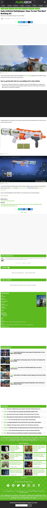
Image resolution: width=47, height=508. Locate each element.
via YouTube (6, 72)
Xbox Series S (31, 8)
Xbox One (37, 8)
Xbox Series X (24, 8)
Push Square (15, 495)
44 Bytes (30, 491)
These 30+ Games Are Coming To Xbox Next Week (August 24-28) (21, 411)
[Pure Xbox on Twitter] (18, 485)
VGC (19, 497)
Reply (30, 263)
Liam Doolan (7, 18)
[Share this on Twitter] (26, 22)
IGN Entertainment (20, 491)
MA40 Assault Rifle (22, 188)
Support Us (23, 437)
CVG (31, 497)
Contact (28, 437)
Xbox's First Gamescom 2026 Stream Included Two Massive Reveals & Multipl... (23, 433)
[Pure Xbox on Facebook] (39, 485)
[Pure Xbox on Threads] (34, 485)
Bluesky (25, 263)
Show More (23, 477)
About (7, 437)
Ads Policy (13, 440)
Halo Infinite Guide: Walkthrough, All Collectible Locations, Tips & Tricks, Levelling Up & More (17, 324)
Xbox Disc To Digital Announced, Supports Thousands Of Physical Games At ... (22, 409)
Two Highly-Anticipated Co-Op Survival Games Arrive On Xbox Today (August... (23, 422)
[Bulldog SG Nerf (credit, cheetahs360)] (23, 58)
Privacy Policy (35, 437)
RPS (35, 497)
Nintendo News (39, 495)
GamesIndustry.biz (25, 497)
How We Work (16, 437)
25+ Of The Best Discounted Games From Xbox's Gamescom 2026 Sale (22, 430)
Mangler (12, 188)
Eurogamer (14, 497)
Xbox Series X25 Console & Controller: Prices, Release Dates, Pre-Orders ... (22, 414)
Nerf (19, 8)
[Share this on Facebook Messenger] (31, 22)
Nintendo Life (8, 495)
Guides (2, 8)
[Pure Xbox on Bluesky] (23, 485)
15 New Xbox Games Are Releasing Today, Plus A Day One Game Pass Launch (23, 427)
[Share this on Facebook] (24, 22)
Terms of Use (42, 437)
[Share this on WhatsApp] (19, 22)
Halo (16, 8)
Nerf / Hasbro (6, 153)
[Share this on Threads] (29, 22)
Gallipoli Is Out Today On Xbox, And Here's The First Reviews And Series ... (22, 425)
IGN (44, 495)
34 (8, 378)
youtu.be (6, 195)
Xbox (6, 8)
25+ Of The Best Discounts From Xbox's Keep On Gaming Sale (20, 419)
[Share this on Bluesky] (21, 22)
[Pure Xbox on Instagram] (28, 485)
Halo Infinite (11, 8)
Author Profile (18, 263)
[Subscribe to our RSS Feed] (8, 485)
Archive (18, 440)
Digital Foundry (31, 495)
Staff (11, 437)
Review (9, 205)
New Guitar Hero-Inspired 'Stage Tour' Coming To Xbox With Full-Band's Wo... (22, 417)
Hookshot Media (9, 491)
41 (8, 370)
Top (3, 437)
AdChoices (36, 491)
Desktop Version (33, 440)
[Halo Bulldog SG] (23, 138)
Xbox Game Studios (4, 305)
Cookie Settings (24, 440)
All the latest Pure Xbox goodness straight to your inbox (23, 502)
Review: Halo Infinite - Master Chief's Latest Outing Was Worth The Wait (13, 321)
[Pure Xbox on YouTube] (13, 485)
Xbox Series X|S (4, 299)
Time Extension (22, 495)
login (25, 285)
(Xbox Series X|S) (7, 200)
